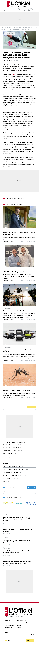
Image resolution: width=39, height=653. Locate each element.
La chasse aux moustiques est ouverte (16, 391)
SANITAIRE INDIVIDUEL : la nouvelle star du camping (17, 530)
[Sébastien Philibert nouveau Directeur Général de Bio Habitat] (19, 217)
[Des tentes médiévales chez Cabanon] (19, 295)
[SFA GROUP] (31, 503)
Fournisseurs (17, 27)
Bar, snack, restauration (11, 450)
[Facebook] (31, 635)
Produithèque (8, 630)
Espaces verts (7, 463)
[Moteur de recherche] (33, 9)
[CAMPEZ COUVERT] (8, 503)
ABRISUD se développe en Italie (14, 272)
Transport (6, 481)
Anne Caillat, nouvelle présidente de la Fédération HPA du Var (16, 551)
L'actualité (9, 27)
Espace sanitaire (8, 460)
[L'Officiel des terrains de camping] (19, 4)
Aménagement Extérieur (11, 444)
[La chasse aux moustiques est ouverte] (19, 375)
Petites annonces (9, 625)
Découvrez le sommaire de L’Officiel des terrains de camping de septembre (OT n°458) (17, 519)
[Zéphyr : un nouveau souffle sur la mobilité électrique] (19, 334)
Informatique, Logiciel (10, 472)
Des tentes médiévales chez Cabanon (16, 311)
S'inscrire (31, 407)
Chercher (31, 487)
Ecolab (27, 94)
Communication (8, 454)
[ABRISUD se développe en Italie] (19, 256)
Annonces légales (9, 627)
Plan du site (20, 630)
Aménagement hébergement (12, 447)
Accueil (3, 27)
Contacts (19, 625)
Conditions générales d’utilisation (25, 623)
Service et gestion (9, 478)
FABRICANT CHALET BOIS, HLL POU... (14, 466)
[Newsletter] (24, 9)
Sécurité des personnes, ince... (13, 475)
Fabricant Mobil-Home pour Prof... (14, 469)
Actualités (7, 620)
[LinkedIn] (33, 635)
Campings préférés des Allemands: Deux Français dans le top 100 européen (17, 562)
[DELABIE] (19, 503)
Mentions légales (21, 620)
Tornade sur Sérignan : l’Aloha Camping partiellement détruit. (16, 541)
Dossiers (7, 623)
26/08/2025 (18, 60)
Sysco (13, 74)
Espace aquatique (9, 457)
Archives (7, 632)
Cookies (19, 627)
